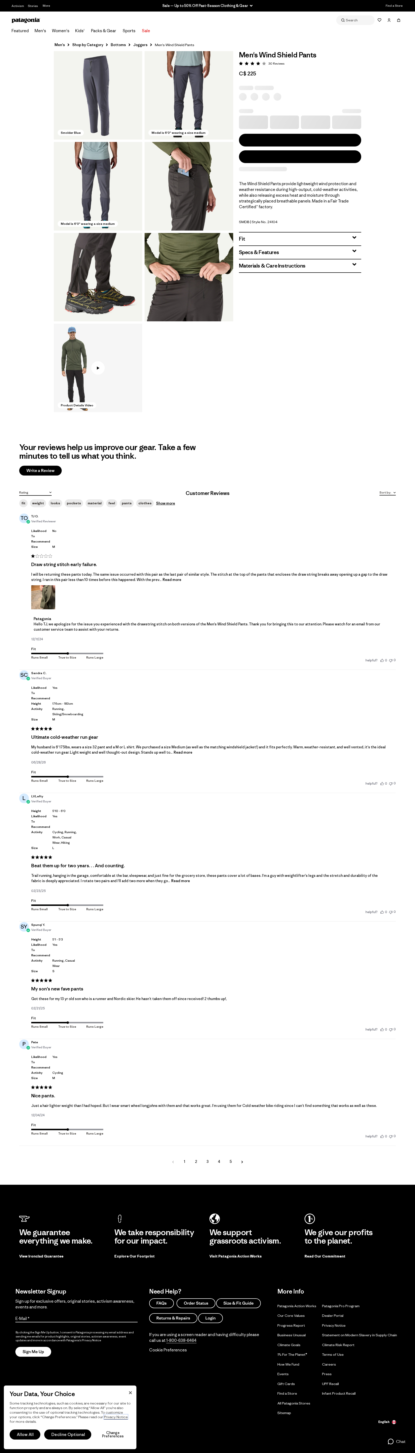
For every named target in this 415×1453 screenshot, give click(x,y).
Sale (146, 30)
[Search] (355, 20)
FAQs (161, 1303)
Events (283, 1374)
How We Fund (288, 1364)
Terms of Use (333, 1354)
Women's (60, 30)
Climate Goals (288, 1344)
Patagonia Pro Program (341, 1305)
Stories (33, 6)
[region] (70, 1417)
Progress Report (291, 1325)
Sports (129, 30)
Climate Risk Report (338, 1344)
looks (55, 503)
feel (111, 503)
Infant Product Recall (339, 1393)
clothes (145, 503)
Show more (165, 503)
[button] (98, 95)
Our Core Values (291, 1315)
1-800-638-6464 (181, 1340)
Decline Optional (68, 1434)
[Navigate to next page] (242, 1162)
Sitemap (284, 1412)
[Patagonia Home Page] (26, 20)
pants (127, 503)
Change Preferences (113, 1434)
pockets (74, 503)
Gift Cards (286, 1383)
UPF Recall (330, 1383)
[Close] (130, 1392)
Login (210, 1317)
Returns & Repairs (173, 1317)
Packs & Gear (103, 30)
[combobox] (35, 492)
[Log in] (389, 20)
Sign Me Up (33, 1351)
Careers (329, 1364)
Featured (20, 30)
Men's (40, 30)
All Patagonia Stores (293, 1403)
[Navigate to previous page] (172, 1162)
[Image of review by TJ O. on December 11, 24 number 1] (43, 597)
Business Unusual (291, 1335)
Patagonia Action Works (296, 1305)
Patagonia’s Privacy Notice (83, 1340)
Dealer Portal (332, 1315)
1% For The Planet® (292, 1354)
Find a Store (394, 6)
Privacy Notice (334, 1325)
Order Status (196, 1303)
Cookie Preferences (168, 1350)
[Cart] (398, 20)
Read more (172, 579)
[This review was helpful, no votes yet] (382, 660)
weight (38, 503)
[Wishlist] (379, 20)
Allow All (25, 1434)
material (95, 503)
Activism (18, 6)
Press (327, 1374)
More (46, 6)
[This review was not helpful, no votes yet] (390, 660)
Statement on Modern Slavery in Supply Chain (359, 1335)
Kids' (80, 30)
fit (23, 503)
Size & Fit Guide (238, 1303)
